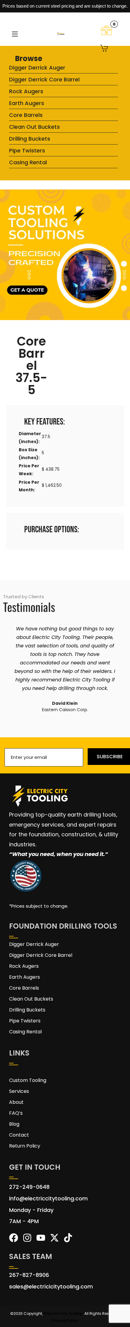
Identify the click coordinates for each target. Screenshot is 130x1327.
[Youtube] (40, 1237)
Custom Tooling (27, 1080)
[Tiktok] (68, 1237)
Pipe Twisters (27, 150)
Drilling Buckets (29, 138)
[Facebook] (13, 1237)
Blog (14, 1124)
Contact (19, 1134)
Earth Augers (26, 103)
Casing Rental (28, 162)
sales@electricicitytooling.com (51, 1286)
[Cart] (104, 49)
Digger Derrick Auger (37, 67)
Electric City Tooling (63, 1313)
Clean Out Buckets (34, 127)
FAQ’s (16, 1113)
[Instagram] (27, 1237)
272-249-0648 (29, 1187)
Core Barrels (26, 115)
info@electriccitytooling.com (48, 1198)
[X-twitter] (54, 1237)
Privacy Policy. (65, 1320)
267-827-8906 (29, 1275)
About (16, 1102)
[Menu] (15, 34)
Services (19, 1091)
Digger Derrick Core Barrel (44, 79)
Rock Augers (26, 91)
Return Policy (24, 1145)
